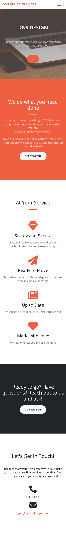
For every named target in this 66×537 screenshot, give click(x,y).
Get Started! (33, 156)
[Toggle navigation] (59, 4)
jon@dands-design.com (33, 513)
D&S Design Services (19, 4)
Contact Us (33, 409)
